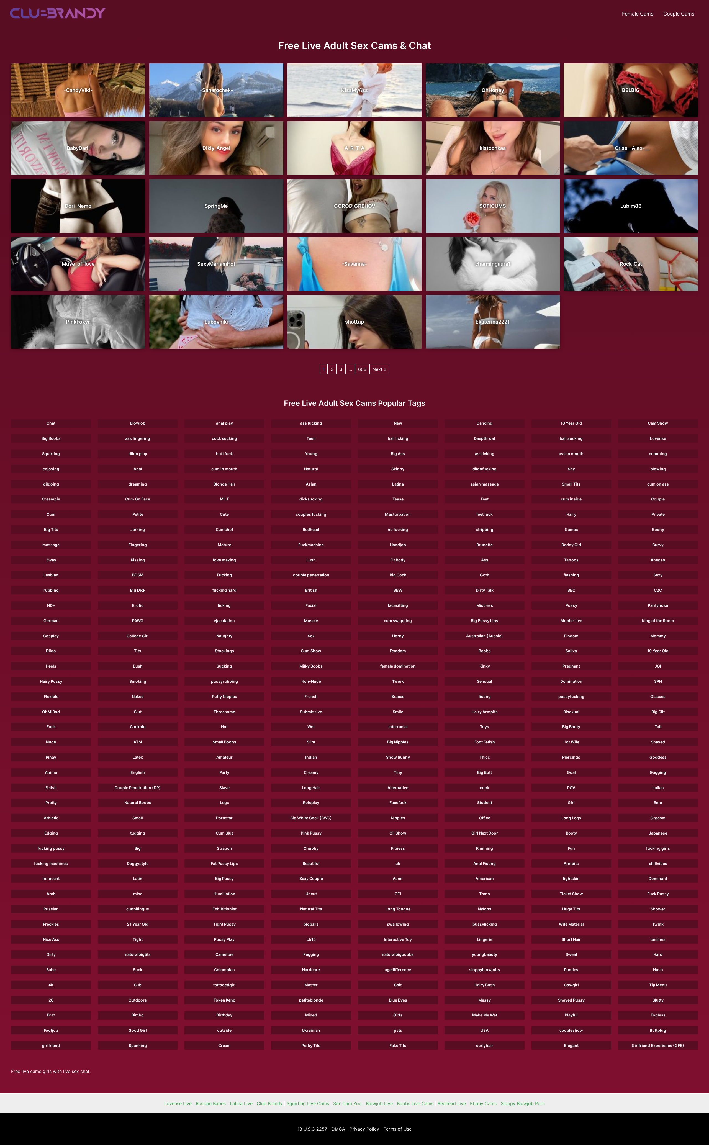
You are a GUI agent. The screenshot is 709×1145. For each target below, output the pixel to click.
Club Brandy (269, 1103)
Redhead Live (452, 1103)
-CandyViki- (78, 90)
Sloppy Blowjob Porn (523, 1103)
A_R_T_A (354, 148)
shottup (354, 322)
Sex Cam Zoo (347, 1103)
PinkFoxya (78, 322)
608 (362, 369)
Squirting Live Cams (308, 1103)
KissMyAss (354, 90)
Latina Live (241, 1103)
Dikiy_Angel (216, 148)
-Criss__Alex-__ (631, 148)
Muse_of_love (78, 264)
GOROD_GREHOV (354, 206)
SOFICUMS (492, 206)
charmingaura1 (492, 264)
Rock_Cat (631, 264)
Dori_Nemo (78, 206)
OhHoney (493, 90)
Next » (379, 369)
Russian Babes (211, 1103)
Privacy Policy (364, 1129)
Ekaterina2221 (493, 322)
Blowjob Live (379, 1103)
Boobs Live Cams (415, 1103)
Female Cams (637, 14)
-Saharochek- (216, 90)
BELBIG (631, 90)
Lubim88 (631, 206)
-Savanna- (354, 264)
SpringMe (216, 206)
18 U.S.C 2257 (312, 1129)
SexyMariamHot (216, 264)
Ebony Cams (483, 1103)
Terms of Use (398, 1129)
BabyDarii (78, 148)
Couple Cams (678, 14)
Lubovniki (216, 322)
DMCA (338, 1129)
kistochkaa (493, 148)
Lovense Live (178, 1103)
